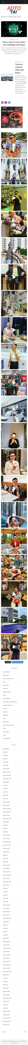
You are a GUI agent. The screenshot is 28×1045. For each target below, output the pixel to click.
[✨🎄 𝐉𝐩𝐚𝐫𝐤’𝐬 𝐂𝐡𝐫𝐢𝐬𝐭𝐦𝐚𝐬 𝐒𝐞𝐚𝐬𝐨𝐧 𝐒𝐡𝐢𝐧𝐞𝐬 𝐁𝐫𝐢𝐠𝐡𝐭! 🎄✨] (14, 277)
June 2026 (5, 755)
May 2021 (5, 931)
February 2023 (6, 865)
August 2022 (6, 885)
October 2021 (6, 915)
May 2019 (5, 984)
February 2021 (6, 941)
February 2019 (6, 991)
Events (4, 695)
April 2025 (5, 795)
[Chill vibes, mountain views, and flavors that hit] (14, 198)
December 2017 (6, 1018)
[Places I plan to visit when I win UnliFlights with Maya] (14, 29)
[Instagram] (6, 102)
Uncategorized (6, 738)
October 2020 (6, 951)
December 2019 (6, 961)
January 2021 (6, 945)
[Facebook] (2, 102)
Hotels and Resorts (7, 705)
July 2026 (5, 752)
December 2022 (6, 871)
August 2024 (6, 822)
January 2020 (6, 958)
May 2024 (5, 828)
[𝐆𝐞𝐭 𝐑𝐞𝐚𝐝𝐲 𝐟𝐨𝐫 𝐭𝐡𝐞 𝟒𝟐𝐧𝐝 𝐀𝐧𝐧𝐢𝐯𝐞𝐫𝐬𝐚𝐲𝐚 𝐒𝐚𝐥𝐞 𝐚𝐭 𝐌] (14, 383)
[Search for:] (14, 1032)
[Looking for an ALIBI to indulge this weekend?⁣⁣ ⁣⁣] (14, 567)
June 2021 (5, 928)
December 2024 (6, 808)
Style (4, 728)
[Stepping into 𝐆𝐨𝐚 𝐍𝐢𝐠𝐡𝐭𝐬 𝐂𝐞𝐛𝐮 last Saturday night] (14, 435)
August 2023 (6, 851)
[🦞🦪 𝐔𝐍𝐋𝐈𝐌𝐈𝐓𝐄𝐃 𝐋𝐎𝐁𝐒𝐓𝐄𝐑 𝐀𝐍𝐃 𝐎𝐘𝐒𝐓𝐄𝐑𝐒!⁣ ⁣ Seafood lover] (14, 462)
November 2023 (7, 845)
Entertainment (6, 692)
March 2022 (5, 901)
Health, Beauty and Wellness (10, 702)
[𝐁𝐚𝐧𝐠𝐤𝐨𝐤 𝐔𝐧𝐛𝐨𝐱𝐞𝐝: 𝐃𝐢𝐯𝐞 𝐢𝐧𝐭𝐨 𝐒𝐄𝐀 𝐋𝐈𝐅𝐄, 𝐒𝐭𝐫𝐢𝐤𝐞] (14, 145)
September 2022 (7, 881)
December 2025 (6, 772)
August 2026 (6, 748)
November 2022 (7, 875)
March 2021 (5, 938)
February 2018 (6, 1011)
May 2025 (5, 792)
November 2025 (7, 775)
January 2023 (6, 868)
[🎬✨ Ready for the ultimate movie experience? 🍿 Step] (14, 224)
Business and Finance (8, 678)
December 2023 (6, 842)
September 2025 (7, 778)
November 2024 (7, 812)
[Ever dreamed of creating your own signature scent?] (14, 356)
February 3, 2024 (14, 39)
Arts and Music (6, 672)
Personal (5, 712)
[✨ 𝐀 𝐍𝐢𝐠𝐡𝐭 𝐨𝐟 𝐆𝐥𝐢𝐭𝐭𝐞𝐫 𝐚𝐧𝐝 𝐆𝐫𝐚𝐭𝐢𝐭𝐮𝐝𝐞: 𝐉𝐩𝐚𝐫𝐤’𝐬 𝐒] (14, 251)
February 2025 (6, 802)
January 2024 (6, 838)
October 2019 (6, 968)
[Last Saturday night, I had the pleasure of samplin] (14, 594)
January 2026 (6, 768)
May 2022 (5, 895)
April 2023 (5, 858)
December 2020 (6, 948)
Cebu (4, 682)
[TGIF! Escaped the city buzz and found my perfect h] (14, 620)
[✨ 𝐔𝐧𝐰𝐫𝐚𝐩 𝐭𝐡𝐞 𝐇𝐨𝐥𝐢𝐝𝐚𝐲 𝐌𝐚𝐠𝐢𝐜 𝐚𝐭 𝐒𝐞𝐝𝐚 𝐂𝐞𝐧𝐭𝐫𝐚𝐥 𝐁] (14, 330)
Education (5, 688)
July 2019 (5, 978)
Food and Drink (6, 698)
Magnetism (22, 1041)
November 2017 (7, 1021)
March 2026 (5, 765)
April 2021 (5, 935)
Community (6, 685)
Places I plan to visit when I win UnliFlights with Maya (14, 43)
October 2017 (6, 1024)
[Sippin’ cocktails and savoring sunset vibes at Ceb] (14, 541)
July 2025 (5, 785)
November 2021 (7, 911)
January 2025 (6, 805)
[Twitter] (9, 102)
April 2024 (5, 832)
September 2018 (7, 998)
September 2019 (7, 971)
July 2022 (5, 888)
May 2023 (5, 855)
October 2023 (6, 848)
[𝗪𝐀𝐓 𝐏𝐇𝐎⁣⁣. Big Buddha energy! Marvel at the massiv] (14, 171)
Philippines (6, 715)
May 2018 (5, 1008)
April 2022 (5, 898)
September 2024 (7, 818)
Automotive (6, 675)
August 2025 (6, 782)
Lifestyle (5, 708)
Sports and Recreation (8, 725)
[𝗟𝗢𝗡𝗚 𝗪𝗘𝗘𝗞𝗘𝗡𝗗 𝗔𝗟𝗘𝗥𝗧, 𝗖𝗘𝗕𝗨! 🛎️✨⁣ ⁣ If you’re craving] (14, 515)
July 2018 (5, 1004)
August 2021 (6, 921)
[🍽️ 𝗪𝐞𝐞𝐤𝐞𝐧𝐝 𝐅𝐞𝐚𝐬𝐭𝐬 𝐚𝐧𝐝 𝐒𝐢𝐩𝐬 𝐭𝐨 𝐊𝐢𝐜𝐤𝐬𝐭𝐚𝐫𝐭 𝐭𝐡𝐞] (14, 488)
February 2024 (6, 835)
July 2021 (5, 925)
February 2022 (6, 905)
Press (4, 718)
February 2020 (6, 955)
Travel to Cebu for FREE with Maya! (19, 68)
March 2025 (5, 798)
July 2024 (5, 825)
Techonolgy (6, 731)
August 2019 (6, 974)
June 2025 (5, 788)
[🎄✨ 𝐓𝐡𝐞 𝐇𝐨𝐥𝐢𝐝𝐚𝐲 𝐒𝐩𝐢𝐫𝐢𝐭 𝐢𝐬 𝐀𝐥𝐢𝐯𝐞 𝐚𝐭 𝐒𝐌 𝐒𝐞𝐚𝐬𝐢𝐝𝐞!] (14, 303)
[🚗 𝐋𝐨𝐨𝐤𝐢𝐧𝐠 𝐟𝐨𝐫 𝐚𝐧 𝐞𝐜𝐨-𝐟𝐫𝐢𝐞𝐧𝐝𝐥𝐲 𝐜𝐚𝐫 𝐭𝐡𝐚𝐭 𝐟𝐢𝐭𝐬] (14, 409)
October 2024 (6, 815)
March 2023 (5, 861)
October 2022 (6, 878)
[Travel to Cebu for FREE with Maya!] (7, 77)
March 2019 (5, 988)
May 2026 (5, 758)
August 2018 (6, 1001)
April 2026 (5, 762)
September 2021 (7, 918)
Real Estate (6, 721)
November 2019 (7, 965)
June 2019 (5, 981)
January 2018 (6, 1014)
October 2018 (6, 994)
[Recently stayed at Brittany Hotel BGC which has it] (14, 647)
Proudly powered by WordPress (9, 1041)
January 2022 (6, 908)
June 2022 (5, 891)
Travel (4, 735)
